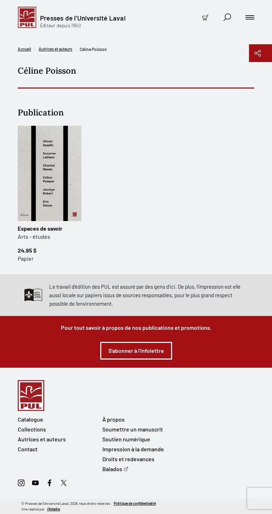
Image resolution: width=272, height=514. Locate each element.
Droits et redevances (128, 459)
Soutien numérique (126, 439)
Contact (28, 449)
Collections (32, 429)
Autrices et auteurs (55, 48)
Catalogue (30, 419)
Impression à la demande (133, 449)
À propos (113, 419)
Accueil (24, 48)
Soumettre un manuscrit (132, 429)
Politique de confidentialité (135, 503)
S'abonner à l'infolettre (136, 350)
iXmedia (53, 509)
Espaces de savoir (40, 228)
